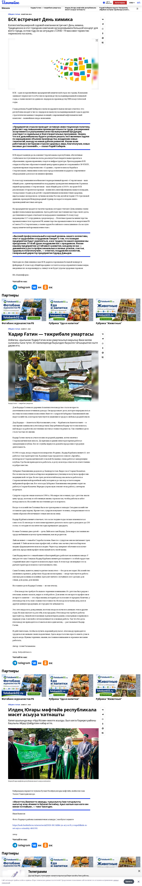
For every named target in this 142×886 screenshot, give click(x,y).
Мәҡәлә (6, 8)
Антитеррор (120, 3)
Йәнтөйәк (10, 2)
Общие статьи (14, 14)
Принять (128, 881)
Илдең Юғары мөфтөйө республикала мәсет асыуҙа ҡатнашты (80, 9)
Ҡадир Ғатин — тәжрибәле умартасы (46, 8)
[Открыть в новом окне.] (21, 287)
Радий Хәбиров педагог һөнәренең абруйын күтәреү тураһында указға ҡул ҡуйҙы (113, 9)
